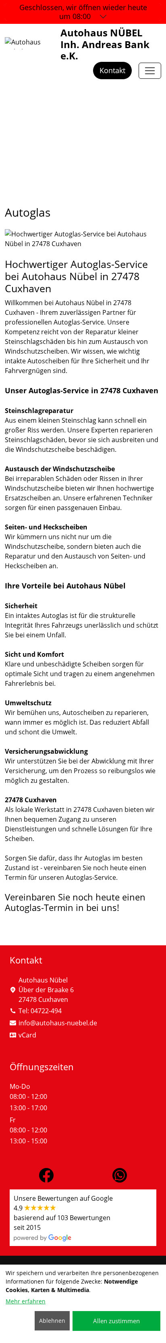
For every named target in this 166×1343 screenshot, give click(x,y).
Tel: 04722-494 (40, 1010)
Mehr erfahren (26, 1301)
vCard (27, 1035)
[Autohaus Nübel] (150, 71)
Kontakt (112, 70)
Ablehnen (52, 1320)
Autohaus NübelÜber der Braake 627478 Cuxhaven (46, 990)
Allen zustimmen (116, 1321)
